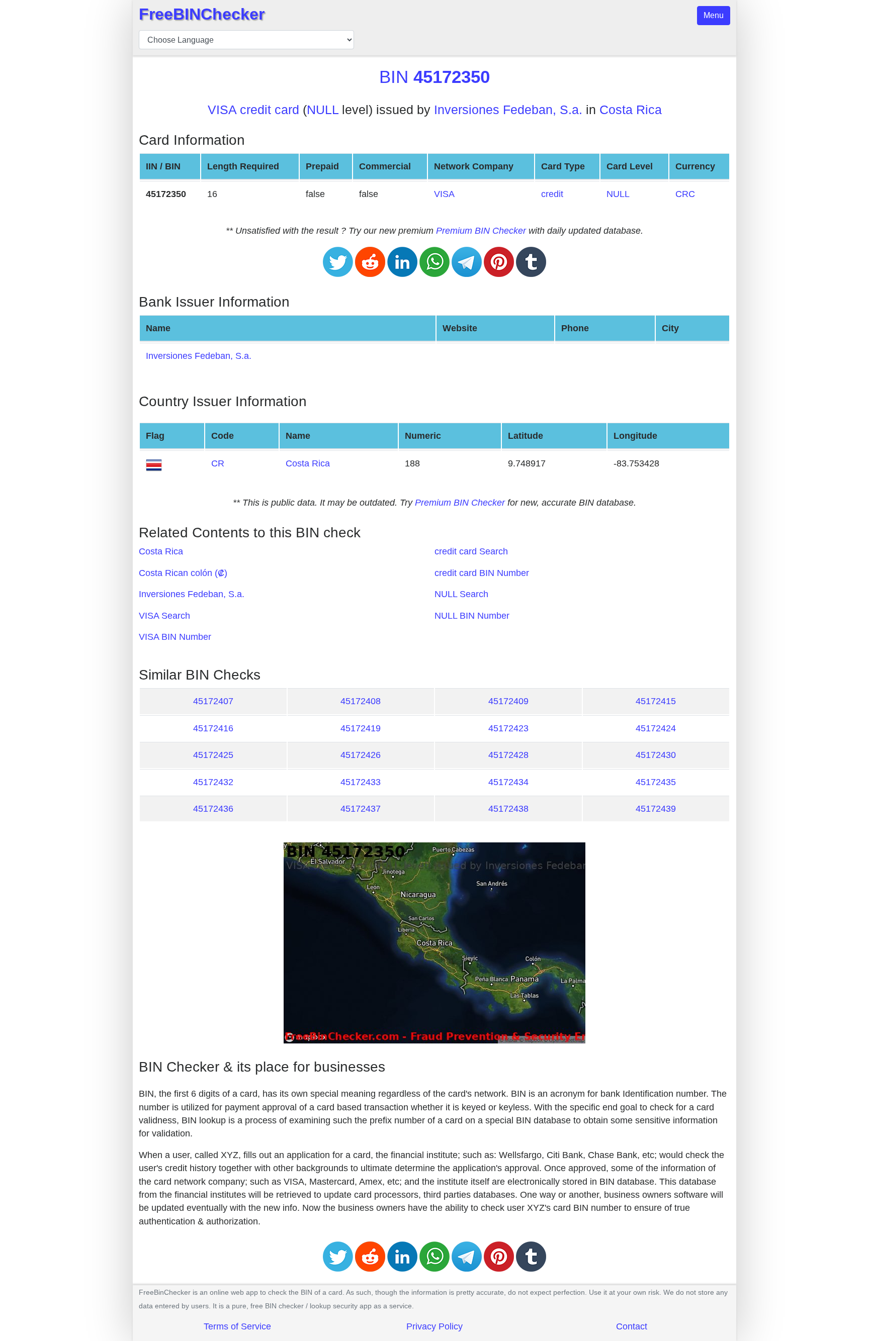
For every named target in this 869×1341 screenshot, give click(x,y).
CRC (685, 194)
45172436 (213, 809)
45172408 (360, 701)
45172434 (508, 782)
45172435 (656, 782)
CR (217, 463)
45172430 (656, 755)
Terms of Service (237, 1326)
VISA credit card (253, 110)
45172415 (656, 701)
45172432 (213, 782)
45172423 (508, 728)
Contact (631, 1326)
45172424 (656, 728)
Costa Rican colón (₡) (183, 573)
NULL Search (461, 594)
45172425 (213, 755)
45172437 (360, 809)
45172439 (656, 809)
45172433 (360, 782)
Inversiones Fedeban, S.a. (508, 110)
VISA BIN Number (175, 637)
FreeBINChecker (202, 14)
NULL (322, 110)
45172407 (213, 701)
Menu (714, 15)
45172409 (508, 701)
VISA (444, 194)
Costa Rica (630, 110)
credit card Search (471, 551)
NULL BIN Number (471, 616)
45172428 (508, 755)
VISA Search (164, 616)
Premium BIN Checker (481, 231)
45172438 (508, 809)
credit (552, 194)
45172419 (360, 728)
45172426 (360, 755)
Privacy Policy (434, 1326)
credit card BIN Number (481, 573)
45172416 (213, 728)
